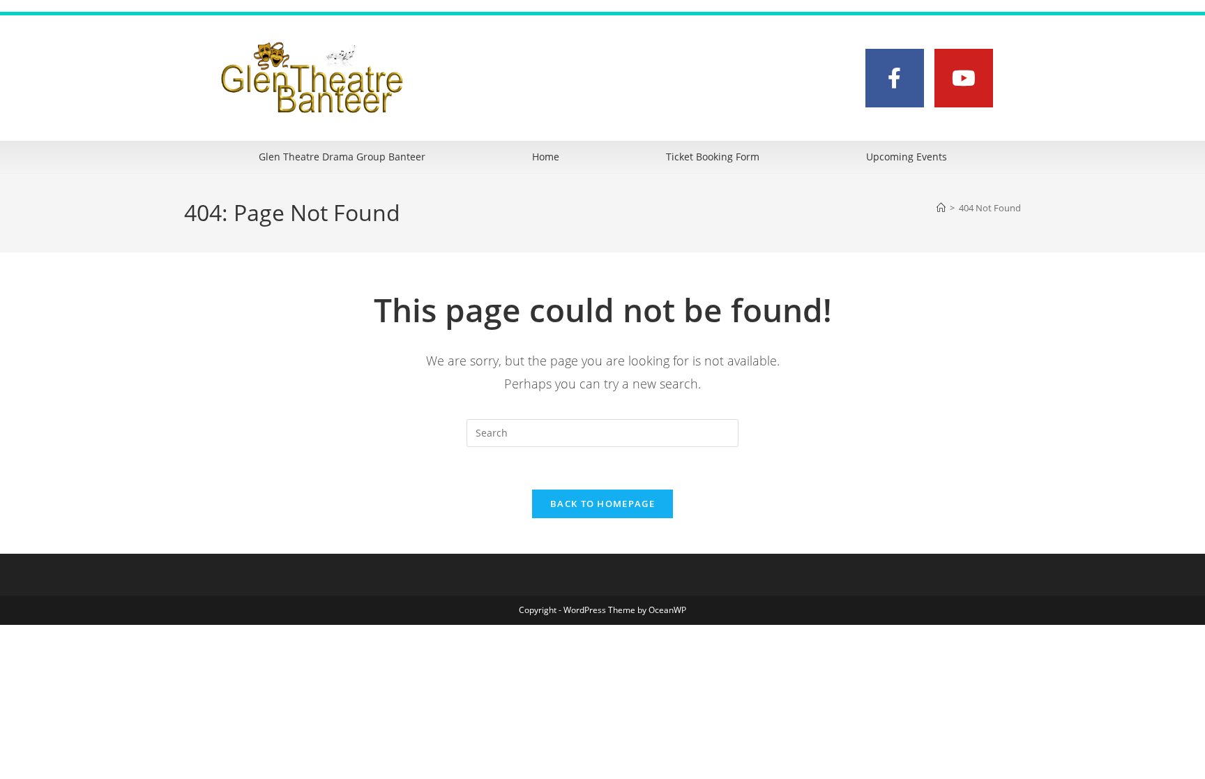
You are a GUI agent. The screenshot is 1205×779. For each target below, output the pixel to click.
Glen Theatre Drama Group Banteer (342, 156)
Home (545, 156)
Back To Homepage (602, 503)
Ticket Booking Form (712, 156)
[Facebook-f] (894, 78)
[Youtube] (963, 78)
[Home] (941, 208)
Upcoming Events (906, 156)
